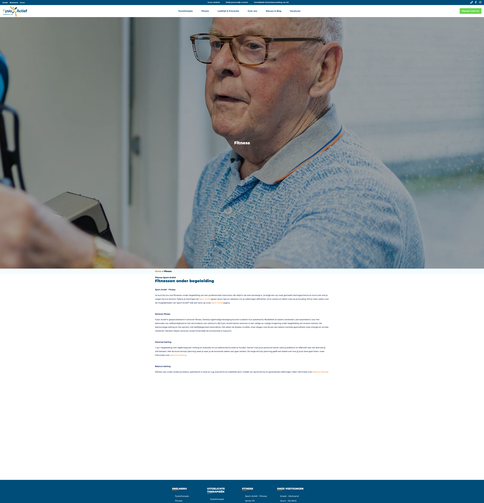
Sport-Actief (204, 299)
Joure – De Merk (288, 501)
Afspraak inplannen (470, 11)
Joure (22, 3)
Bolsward (14, 3)
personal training (178, 355)
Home (158, 271)
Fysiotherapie (182, 496)
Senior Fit (250, 501)
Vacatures (295, 11)
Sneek (5, 3)
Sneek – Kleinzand (289, 496)
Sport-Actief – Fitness (256, 496)
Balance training (320, 372)
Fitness (178, 501)
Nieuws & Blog (273, 11)
